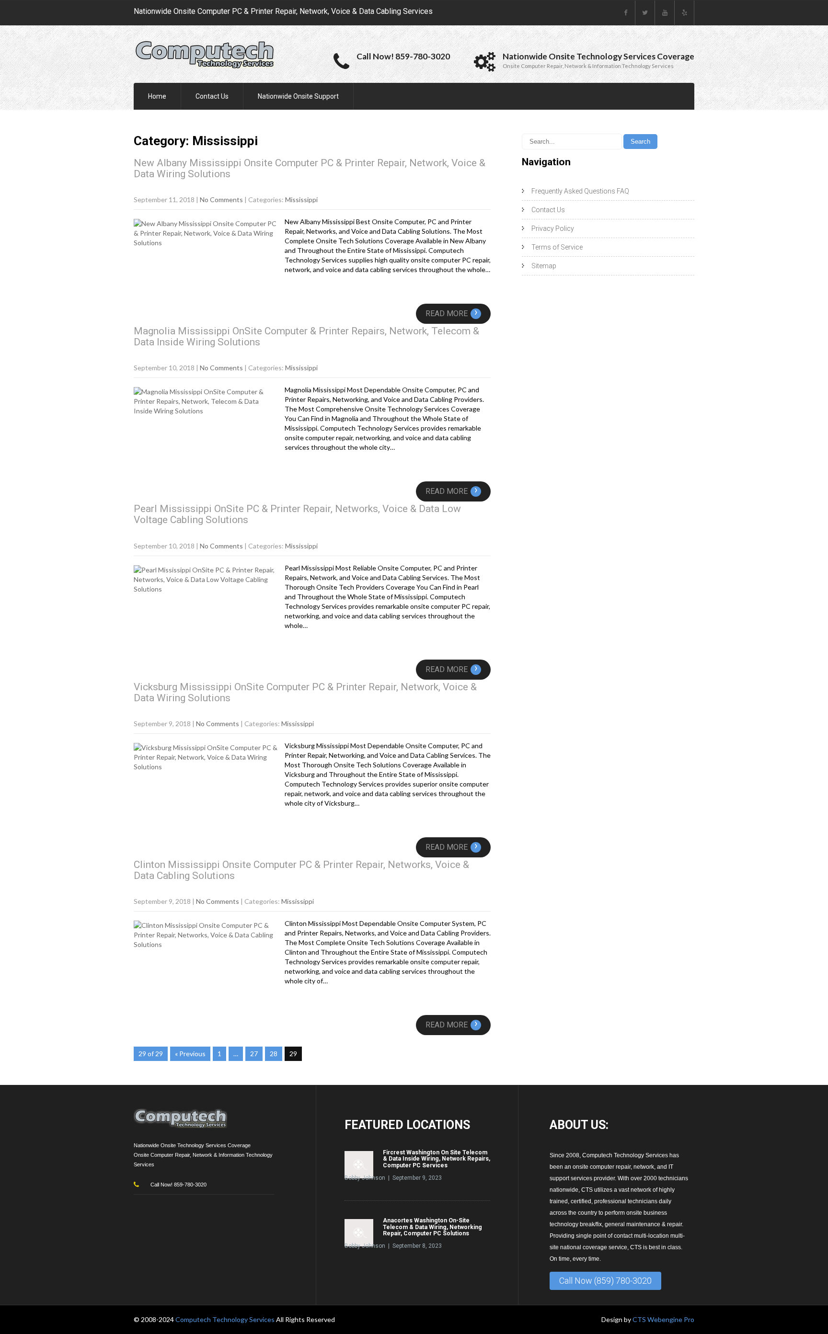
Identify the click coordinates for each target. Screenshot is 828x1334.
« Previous (190, 1053)
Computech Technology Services (225, 1319)
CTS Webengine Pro (663, 1319)
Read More (452, 313)
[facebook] (625, 12)
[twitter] (645, 12)
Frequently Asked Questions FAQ (580, 191)
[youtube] (665, 12)
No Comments (221, 199)
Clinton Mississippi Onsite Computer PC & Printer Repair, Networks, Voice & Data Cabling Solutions (301, 870)
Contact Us (212, 96)
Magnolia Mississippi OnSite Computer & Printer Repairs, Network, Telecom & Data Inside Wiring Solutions (306, 336)
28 (273, 1053)
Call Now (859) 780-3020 (605, 1281)
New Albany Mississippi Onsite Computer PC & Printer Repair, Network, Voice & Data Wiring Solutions (309, 168)
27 (254, 1053)
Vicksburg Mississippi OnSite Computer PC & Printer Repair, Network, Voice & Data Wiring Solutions (305, 692)
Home (157, 96)
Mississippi (301, 199)
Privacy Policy (552, 228)
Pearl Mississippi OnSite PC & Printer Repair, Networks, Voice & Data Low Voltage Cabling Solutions (297, 514)
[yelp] (684, 12)
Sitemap (543, 266)
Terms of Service (557, 247)
